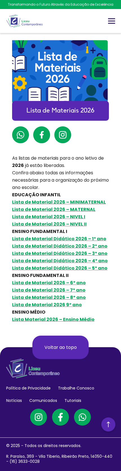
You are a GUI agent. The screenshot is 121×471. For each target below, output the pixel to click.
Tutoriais (72, 400)
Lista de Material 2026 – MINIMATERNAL (59, 202)
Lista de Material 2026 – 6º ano (49, 282)
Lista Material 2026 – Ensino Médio (53, 319)
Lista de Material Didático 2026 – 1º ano (59, 239)
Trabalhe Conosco (76, 388)
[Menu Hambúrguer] (111, 21)
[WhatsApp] (82, 417)
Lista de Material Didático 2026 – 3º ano (59, 253)
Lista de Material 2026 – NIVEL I (48, 217)
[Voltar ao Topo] (108, 424)
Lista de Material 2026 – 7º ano (49, 290)
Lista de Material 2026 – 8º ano (49, 297)
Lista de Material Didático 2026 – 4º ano (60, 260)
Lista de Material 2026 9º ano (47, 304)
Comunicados (43, 400)
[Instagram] (38, 417)
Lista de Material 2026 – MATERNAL (53, 209)
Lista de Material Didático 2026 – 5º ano (59, 268)
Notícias (14, 400)
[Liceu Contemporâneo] (24, 21)
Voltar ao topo (60, 347)
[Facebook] (60, 417)
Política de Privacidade (28, 388)
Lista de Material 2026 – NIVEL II (49, 224)
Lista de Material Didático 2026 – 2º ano (59, 246)
